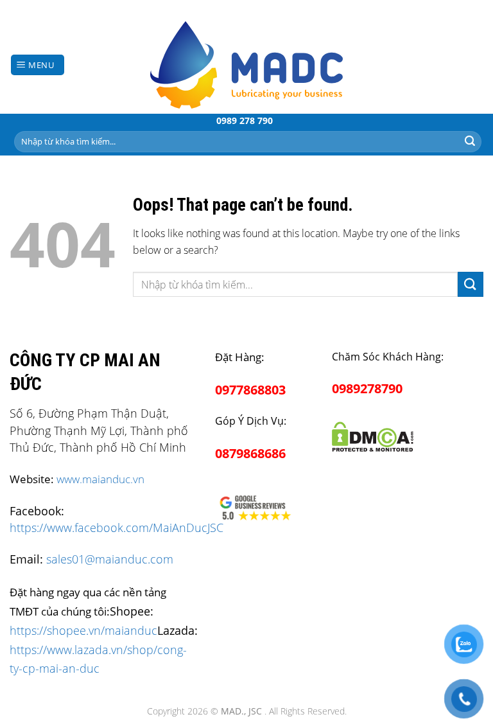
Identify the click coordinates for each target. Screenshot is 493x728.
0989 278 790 (244, 120)
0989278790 (367, 388)
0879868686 (250, 453)
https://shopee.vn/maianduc (83, 630)
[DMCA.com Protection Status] (372, 434)
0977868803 (250, 389)
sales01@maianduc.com (109, 559)
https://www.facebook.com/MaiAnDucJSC (116, 527)
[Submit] (470, 141)
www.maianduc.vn (100, 479)
